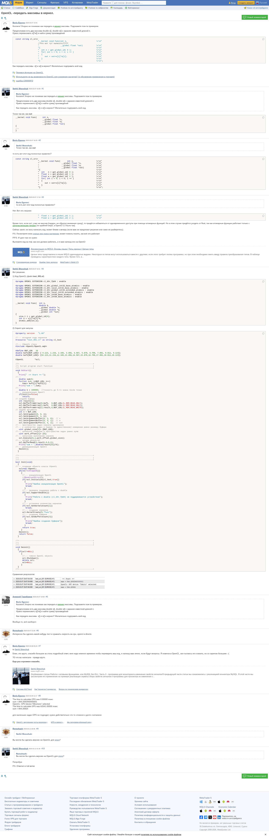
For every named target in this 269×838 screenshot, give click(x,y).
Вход (233, 3)
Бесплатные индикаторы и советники (22, 801)
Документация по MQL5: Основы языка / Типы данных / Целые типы (62, 249)
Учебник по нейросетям (98, 8)
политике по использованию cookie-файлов (161, 834)
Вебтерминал (133, 8)
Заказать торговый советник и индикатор (23, 808)
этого (57, 740)
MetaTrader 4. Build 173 (69, 262)
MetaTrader (92, 2)
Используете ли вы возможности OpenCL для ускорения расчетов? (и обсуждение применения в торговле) (65, 76)
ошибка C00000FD (24, 81)
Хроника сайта (141, 801)
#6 (37, 630)
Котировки (77, 2)
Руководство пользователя (88, 808)
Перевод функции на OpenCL (29, 72)
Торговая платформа (86, 798)
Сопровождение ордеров (26, 262)
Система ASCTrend (24, 689)
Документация (49, 8)
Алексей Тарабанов (22, 597)
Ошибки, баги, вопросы (48, 262)
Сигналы (42, 2)
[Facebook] (201, 817)
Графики (9, 829)
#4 (42, 269)
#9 (37, 729)
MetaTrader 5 (206, 798)
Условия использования (145, 805)
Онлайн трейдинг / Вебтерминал (20, 798)
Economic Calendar (227, 807)
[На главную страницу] (2, 18)
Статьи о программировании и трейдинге (24, 805)
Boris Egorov (19, 23)
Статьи (7, 8)
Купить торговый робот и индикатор (21, 812)
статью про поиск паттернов (46, 234)
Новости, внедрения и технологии (85, 805)
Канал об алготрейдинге (257, 8)
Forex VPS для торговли (16, 819)
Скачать (80, 822)
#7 (40, 646)
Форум (18, 2)
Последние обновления (87, 801)
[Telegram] (205, 817)
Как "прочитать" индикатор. (45, 689)
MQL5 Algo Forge (77, 819)
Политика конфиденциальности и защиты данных (157, 815)
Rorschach (18, 630)
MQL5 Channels (207, 807)
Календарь (118, 8)
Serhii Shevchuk (20, 88)
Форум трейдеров (13, 822)
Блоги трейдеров (12, 826)
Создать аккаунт (246, 3)
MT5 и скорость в (57, 722)
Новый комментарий (256, 17)
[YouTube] (214, 817)
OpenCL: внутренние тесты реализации (32, 722)
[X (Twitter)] (210, 817)
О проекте (139, 798)
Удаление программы (80, 829)
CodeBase (19, 8)
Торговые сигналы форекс (17, 815)
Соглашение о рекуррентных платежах (152, 808)
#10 (43, 748)
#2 (40, 140)
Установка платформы (80, 826)
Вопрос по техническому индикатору (73, 689)
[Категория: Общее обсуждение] (5, 18)
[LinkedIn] (219, 817)
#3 (43, 197)
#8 (39, 696)
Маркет (29, 2)
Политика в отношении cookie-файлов (152, 819)
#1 (43, 88)
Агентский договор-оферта (146, 812)
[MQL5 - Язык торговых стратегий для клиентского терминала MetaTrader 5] (7, 2)
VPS (65, 2)
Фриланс (55, 2)
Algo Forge (33, 8)
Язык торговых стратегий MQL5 (84, 812)
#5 (47, 597)
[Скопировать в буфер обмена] (263, 39)
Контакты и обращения (145, 822)
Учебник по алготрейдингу (72, 8)
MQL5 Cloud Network (79, 815)
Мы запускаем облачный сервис (80, 722)
